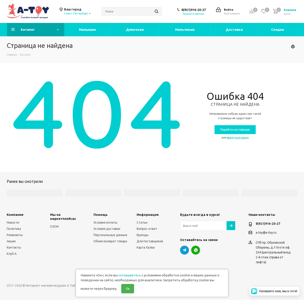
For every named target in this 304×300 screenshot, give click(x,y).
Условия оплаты (105, 222)
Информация (148, 214)
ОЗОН (54, 226)
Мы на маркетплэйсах (63, 216)
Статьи (142, 222)
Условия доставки (106, 229)
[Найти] (156, 11)
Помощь (100, 214)
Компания (15, 214)
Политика (14, 229)
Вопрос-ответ (147, 229)
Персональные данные (110, 235)
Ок (128, 288)
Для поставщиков (150, 241)
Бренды (142, 235)
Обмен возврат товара (110, 241)
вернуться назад (238, 137)
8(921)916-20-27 (193, 10)
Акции (11, 241)
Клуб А (11, 253)
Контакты (14, 247)
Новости (13, 222)
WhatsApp (195, 250)
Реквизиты (15, 235)
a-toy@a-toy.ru (266, 233)
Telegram (184, 250)
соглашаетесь (129, 275)
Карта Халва (146, 247)
